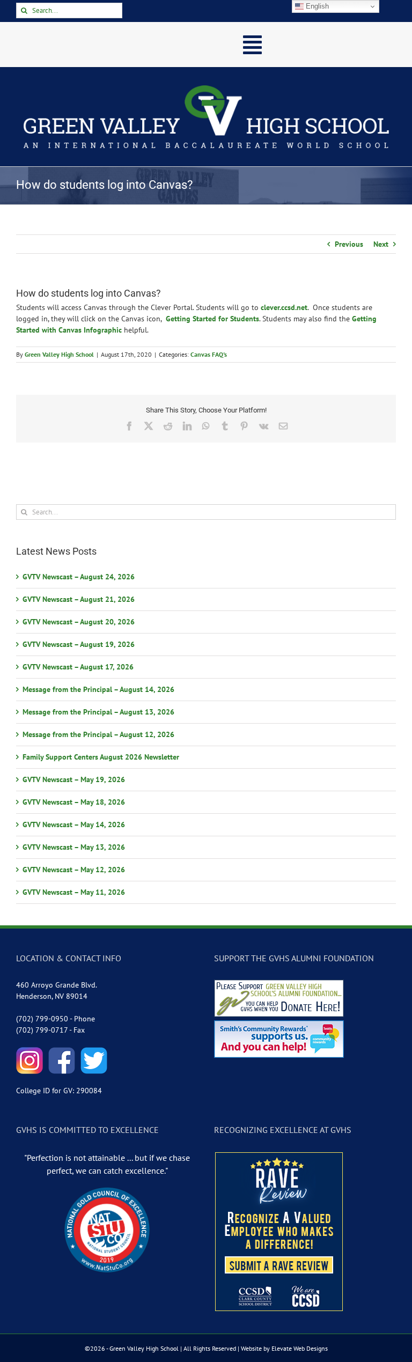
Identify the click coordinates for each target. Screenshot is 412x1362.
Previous (349, 244)
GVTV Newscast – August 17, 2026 (78, 667)
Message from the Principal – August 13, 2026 (98, 712)
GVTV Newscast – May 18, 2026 (74, 802)
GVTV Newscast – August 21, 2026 (79, 599)
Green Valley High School (59, 354)
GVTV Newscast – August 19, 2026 (79, 644)
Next (380, 244)
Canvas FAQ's (208, 354)
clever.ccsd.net (284, 307)
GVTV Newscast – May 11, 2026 (74, 892)
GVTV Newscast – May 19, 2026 (74, 779)
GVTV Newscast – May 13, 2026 (74, 847)
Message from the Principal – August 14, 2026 (98, 689)
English (316, 6)
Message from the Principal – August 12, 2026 (98, 734)
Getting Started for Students (212, 318)
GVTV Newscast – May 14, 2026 (74, 824)
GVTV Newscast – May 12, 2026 (74, 869)
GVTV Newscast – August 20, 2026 (79, 622)
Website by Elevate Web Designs (284, 1348)
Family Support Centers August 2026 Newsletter (101, 757)
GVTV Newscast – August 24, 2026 (79, 576)
